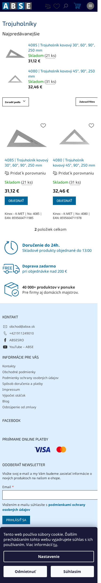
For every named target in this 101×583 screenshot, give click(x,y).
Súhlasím (72, 571)
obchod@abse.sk (22, 326)
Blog (5, 401)
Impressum (11, 389)
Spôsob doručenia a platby (22, 383)
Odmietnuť (25, 571)
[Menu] (90, 6)
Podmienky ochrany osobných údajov (30, 377)
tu (55, 544)
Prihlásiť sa (16, 520)
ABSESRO (16, 340)
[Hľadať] (65, 6)
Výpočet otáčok (13, 395)
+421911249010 (21, 333)
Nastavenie (48, 556)
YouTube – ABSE (21, 347)
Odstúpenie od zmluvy (19, 407)
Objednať (16, 201)
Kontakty (9, 366)
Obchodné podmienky (18, 372)
